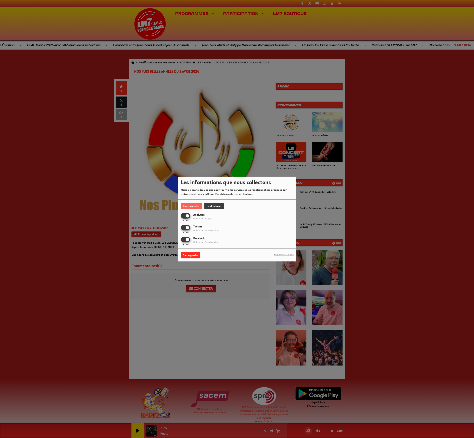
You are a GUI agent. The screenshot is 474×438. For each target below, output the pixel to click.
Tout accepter (191, 205)
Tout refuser (214, 205)
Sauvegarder (190, 255)
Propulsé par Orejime (284, 254)
